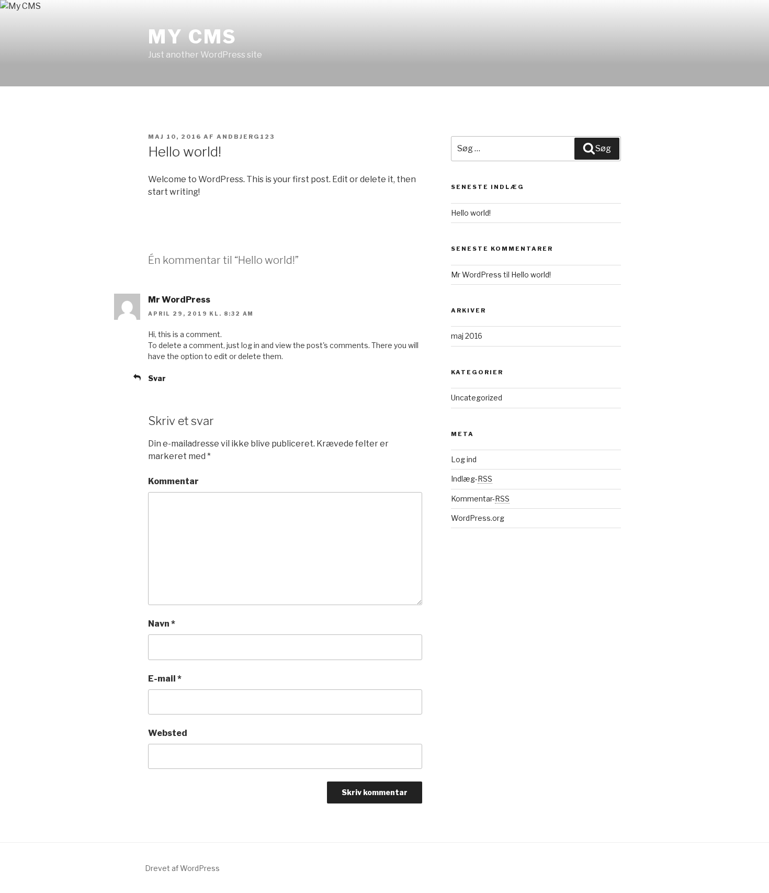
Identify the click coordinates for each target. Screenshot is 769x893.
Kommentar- (480, 498)
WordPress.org (477, 518)
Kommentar (173, 481)
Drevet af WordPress (182, 868)
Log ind (464, 459)
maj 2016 (466, 335)
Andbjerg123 (246, 136)
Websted (167, 733)
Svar (157, 378)
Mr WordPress (179, 300)
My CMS (192, 36)
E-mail (165, 679)
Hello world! (471, 212)
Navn (161, 624)
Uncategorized (476, 397)
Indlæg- (471, 478)
